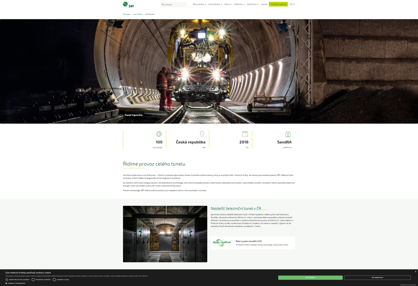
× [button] (415, 272)
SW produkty (198, 4)
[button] (76, 283)
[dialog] (209, 277)
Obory (227, 4)
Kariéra (264, 4)
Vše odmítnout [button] (377, 277)
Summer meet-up (278, 4)
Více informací (143, 276)
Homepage (126, 14)
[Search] (162, 4)
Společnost (252, 4)
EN (291, 4)
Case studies (137, 14)
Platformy (238, 4)
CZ (294, 4)
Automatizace (214, 4)
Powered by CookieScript (408, 285)
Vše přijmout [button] (310, 277)
